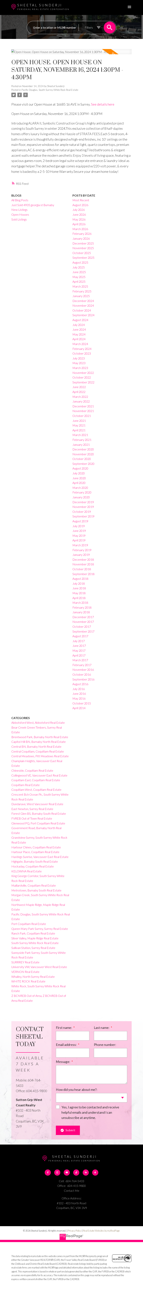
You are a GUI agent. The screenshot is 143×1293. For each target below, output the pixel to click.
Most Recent (80, 200)
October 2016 (81, 674)
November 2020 (83, 454)
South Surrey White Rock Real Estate (35, 943)
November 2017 (83, 621)
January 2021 (81, 444)
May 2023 (78, 363)
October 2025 (81, 253)
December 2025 (83, 243)
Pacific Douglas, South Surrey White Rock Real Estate (50, 89)
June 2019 (79, 530)
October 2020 (81, 459)
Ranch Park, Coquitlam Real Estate (33, 933)
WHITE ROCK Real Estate (28, 981)
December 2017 (83, 617)
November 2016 (83, 669)
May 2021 (78, 425)
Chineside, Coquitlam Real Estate (32, 770)
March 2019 (80, 545)
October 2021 (81, 415)
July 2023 (78, 358)
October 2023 (81, 353)
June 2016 (79, 693)
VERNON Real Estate (25, 971)
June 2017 (79, 645)
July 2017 (78, 641)
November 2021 (83, 411)
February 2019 (81, 550)
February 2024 (81, 348)
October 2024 (81, 310)
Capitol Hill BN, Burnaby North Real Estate (38, 741)
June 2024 (79, 329)
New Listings (19, 209)
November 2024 (83, 305)
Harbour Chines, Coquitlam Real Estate (36, 847)
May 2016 (78, 698)
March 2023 (80, 368)
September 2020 (83, 463)
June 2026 (79, 214)
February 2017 (81, 665)
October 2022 (81, 377)
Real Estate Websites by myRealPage (101, 1230)
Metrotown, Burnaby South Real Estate (36, 890)
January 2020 (81, 497)
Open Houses (20, 214)
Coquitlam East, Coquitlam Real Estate (35, 780)
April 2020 (78, 482)
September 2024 (83, 315)
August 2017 (80, 636)
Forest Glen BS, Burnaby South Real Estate (38, 813)
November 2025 (83, 248)
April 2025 (78, 281)
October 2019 (81, 511)
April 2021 (78, 430)
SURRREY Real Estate (25, 962)
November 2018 (83, 564)
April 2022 (78, 391)
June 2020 (79, 478)
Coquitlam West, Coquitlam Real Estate (36, 789)
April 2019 (78, 540)
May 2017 (78, 650)
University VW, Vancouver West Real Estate (39, 967)
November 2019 (83, 506)
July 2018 (78, 583)
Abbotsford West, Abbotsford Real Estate (38, 722)
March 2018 (80, 602)
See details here (102, 104)
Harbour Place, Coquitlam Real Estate (35, 852)
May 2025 (78, 277)
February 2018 (81, 607)
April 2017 (78, 655)
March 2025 (80, 286)
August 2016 (80, 684)
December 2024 (83, 301)
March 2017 (80, 660)
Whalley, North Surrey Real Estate (33, 976)
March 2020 (80, 487)
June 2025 (79, 272)
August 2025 (80, 262)
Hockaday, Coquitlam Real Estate (32, 866)
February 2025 (81, 291)
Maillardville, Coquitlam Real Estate (33, 885)
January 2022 (81, 401)
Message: (63, 1062)
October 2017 (81, 626)
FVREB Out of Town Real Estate (31, 818)
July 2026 (78, 209)
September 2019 (83, 516)
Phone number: (105, 1045)
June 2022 (79, 387)
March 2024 (80, 344)
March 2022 (80, 396)
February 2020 (81, 492)
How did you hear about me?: (76, 1090)
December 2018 (83, 559)
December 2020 (83, 449)
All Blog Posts (19, 200)
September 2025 (83, 257)
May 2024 (78, 334)
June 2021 (79, 420)
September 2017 (83, 631)
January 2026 (81, 238)
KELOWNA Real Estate (26, 871)
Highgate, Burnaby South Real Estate (34, 861)
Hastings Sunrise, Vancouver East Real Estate (40, 857)
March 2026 (80, 229)
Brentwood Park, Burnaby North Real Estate (39, 737)
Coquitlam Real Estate (25, 785)
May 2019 (78, 535)
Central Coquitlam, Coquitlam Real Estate (37, 751)
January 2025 (81, 296)
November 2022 (83, 372)
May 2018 (78, 593)
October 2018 (81, 569)
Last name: (102, 1028)
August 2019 (80, 521)
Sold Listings (19, 219)
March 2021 (80, 435)
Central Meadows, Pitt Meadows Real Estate (40, 756)
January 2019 (81, 554)
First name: (64, 1028)
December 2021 (83, 406)
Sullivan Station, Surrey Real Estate (33, 947)
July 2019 (78, 526)
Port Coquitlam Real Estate (28, 924)
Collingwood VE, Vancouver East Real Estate (39, 775)
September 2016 (83, 679)
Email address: (66, 1045)
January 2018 (81, 612)
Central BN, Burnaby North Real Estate (36, 746)
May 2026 (78, 219)
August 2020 (80, 468)
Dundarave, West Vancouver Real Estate (37, 804)
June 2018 (79, 588)
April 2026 (78, 224)
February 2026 (81, 233)
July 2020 (78, 473)
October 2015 (81, 703)
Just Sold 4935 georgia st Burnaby (32, 205)
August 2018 (80, 578)
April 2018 (78, 598)
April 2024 (78, 339)
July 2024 (78, 324)
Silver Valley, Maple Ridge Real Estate (34, 938)
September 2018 (83, 574)
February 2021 (81, 439)
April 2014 (78, 708)
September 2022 (83, 382)
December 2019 (83, 502)
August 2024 (80, 320)
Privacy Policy (74, 1230)
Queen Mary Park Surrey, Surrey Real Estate (39, 928)
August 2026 (80, 205)
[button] (48, 1172)
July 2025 (78, 267)
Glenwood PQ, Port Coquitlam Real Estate (38, 823)
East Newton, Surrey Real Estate (32, 809)
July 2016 (78, 689)
